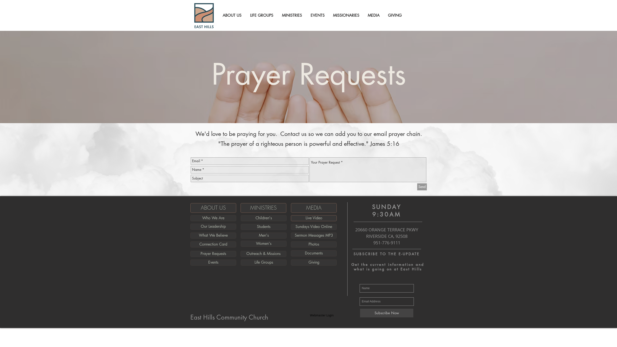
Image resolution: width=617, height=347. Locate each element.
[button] (231, 15)
